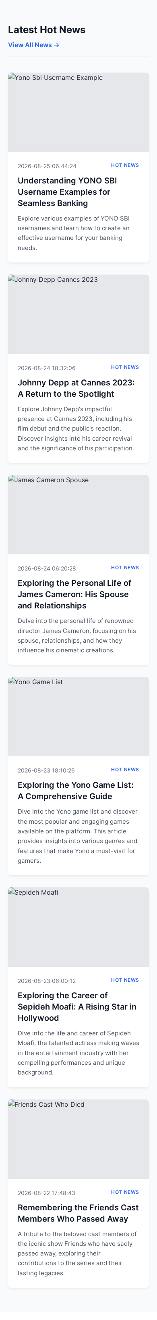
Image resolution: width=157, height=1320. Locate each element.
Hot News (125, 165)
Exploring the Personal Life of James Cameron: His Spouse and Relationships (75, 594)
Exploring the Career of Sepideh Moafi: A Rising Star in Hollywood (77, 1007)
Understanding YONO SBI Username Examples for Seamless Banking (67, 192)
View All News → (34, 45)
